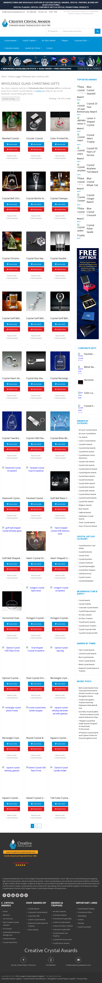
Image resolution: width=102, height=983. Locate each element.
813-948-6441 (32, 12)
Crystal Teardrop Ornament (12, 438)
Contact (49, 48)
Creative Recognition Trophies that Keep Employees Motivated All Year (88, 704)
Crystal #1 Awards (85, 444)
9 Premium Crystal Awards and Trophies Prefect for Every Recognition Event (88, 735)
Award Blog (82, 916)
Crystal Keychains (85, 559)
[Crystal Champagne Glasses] (60, 181)
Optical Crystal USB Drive (12, 678)
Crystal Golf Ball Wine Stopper (60, 318)
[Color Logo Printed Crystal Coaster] (80, 396)
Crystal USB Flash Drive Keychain (36, 438)
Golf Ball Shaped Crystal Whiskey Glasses (12, 558)
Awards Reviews (9, 938)
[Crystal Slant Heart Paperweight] (80, 409)
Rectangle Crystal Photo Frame (12, 738)
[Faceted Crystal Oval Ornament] (36, 481)
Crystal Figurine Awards (87, 472)
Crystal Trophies (29, 40)
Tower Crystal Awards (87, 522)
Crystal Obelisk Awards (87, 494)
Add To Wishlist (13, 158)
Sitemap (81, 923)
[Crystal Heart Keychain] (12, 361)
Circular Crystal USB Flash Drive (36, 138)
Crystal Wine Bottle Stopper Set (60, 438)
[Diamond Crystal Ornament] (12, 481)
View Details (13, 149)
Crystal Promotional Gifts (88, 633)
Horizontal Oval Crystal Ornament (12, 618)
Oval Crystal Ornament (36, 678)
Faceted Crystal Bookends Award (90, 354)
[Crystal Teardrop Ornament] (12, 421)
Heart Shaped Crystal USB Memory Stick (60, 558)
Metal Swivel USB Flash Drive (90, 367)
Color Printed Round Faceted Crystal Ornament (60, 138)
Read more (13, 144)
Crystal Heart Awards (87, 487)
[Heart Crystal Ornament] (36, 541)
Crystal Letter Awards (87, 491)
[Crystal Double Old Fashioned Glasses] (60, 241)
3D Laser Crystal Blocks (87, 433)
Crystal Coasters (85, 577)
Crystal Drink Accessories (62, 939)
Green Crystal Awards (87, 661)
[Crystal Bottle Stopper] (36, 181)
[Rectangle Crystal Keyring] (60, 661)
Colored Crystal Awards (87, 653)
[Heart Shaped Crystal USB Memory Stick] (60, 541)
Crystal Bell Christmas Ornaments (12, 198)
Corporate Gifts (80, 40)
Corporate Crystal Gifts (61, 929)
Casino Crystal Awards (87, 441)
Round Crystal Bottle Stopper (36, 738)
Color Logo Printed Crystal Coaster (90, 393)
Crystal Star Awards (86, 501)
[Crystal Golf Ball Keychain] (36, 301)
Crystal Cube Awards (86, 465)
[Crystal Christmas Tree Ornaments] (12, 241)
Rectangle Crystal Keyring (60, 678)
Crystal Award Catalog (86, 909)
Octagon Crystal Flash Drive (36, 618)
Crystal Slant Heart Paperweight (90, 406)
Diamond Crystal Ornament (12, 498)
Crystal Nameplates (86, 581)
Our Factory (7, 928)
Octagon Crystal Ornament (60, 618)
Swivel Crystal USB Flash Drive (36, 798)
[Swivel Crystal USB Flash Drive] (36, 781)
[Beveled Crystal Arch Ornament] (12, 121)
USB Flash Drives (85, 573)
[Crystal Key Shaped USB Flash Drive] (36, 361)
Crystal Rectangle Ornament (60, 378)
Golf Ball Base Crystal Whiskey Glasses (60, 498)
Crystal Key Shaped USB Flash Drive (36, 378)
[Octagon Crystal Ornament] (60, 601)
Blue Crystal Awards (86, 657)
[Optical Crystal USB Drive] (12, 661)
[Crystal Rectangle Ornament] (60, 361)
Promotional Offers (85, 912)
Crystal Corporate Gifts (87, 629)
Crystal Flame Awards (87, 476)
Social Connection (84, 927)
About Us (6, 915)
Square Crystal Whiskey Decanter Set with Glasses (60, 738)
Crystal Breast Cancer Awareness (87, 456)
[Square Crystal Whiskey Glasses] (12, 781)
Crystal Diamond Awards (88, 469)
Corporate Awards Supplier (11, 979)
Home (3, 76)
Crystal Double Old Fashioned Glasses (60, 258)
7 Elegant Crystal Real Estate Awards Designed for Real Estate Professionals (88, 725)
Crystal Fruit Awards (86, 480)
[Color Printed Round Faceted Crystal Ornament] (60, 121)
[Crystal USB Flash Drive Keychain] (36, 421)
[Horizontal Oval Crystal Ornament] (12, 601)
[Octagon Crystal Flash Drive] (36, 601)
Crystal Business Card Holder (87, 546)
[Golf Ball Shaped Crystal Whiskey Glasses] (12, 541)
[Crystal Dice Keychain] (36, 241)
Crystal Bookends (85, 552)
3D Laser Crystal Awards (88, 430)
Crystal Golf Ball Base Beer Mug (12, 318)
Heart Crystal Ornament (36, 558)
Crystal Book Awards (86, 451)
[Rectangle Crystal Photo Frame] (12, 721)
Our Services (8, 919)
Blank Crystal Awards (87, 664)
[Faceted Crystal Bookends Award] (80, 357)
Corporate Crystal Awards (88, 607)
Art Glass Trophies (86, 618)
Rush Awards (84, 509)
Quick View (12, 156)
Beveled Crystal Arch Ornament (12, 138)
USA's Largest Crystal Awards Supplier (29, 976)
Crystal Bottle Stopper (36, 198)
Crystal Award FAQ (10, 942)
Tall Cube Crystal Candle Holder (60, 798)
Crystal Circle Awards (87, 461)
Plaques (65, 40)
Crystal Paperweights (87, 566)
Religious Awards (85, 505)
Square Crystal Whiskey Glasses (12, 798)
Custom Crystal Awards (36, 919)
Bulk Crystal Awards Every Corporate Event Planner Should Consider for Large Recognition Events (89, 692)
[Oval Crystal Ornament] (36, 661)
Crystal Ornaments (86, 563)
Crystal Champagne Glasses (60, 198)
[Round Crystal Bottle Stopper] (36, 721)
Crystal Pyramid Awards (88, 498)
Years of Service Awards (88, 526)
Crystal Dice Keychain (36, 258)
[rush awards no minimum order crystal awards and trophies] (51, 70)
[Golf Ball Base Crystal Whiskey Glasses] (60, 481)
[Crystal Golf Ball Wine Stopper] (60, 301)
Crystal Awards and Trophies (60, 934)
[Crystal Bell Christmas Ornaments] (12, 181)
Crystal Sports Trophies (87, 626)
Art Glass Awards (48, 40)
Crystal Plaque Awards (87, 611)
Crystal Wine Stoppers (87, 570)
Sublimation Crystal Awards (86, 517)
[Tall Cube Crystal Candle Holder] (60, 781)
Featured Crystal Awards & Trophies (89, 669)
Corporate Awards (11, 48)
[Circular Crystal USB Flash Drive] (36, 121)
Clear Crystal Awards (86, 650)
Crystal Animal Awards (87, 448)
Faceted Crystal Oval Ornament (36, 498)
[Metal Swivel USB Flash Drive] (80, 370)
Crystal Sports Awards (87, 622)
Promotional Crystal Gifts (62, 919)
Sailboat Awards (85, 512)
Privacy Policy (82, 979)
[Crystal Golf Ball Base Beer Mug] (12, 301)
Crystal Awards (10, 40)
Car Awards (83, 437)
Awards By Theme (32, 48)
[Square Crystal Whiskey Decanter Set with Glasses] (60, 721)
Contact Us (40, 91)
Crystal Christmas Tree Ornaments (12, 258)
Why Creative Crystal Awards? (11, 923)
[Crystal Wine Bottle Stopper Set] (60, 421)
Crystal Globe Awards (87, 483)
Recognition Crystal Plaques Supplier (61, 979)
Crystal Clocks (84, 555)
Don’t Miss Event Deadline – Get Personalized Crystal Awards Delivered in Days (89, 714)
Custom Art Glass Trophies (63, 926)
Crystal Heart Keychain (12, 378)
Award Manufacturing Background (11, 933)
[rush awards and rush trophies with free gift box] (88, 338)
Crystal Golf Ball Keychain (36, 318)
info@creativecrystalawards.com (13, 12)
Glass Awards (33, 929)
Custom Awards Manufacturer (34, 979)
